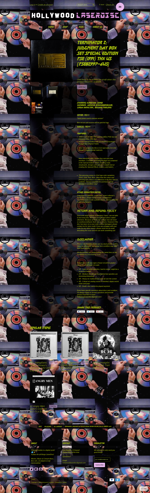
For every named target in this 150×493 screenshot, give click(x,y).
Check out (110, 5)
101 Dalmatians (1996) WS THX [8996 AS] (101, 365)
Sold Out (53, 363)
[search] (93, 4)
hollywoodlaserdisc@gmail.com (74, 463)
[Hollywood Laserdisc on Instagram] (41, 469)
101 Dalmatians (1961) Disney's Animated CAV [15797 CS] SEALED (42, 366)
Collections (47, 426)
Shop (65, 27)
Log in (32, 5)
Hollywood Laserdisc (48, 482)
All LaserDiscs (58, 426)
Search (33, 479)
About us (97, 27)
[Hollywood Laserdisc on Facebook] (36, 469)
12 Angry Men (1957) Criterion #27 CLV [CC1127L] (40, 409)
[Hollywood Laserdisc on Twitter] (31, 469)
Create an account (45, 5)
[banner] (75, 15)
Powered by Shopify (61, 482)
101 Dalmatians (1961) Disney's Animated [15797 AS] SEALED (72, 366)
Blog (81, 27)
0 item (101, 5)
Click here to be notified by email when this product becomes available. (96, 80)
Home (50, 27)
